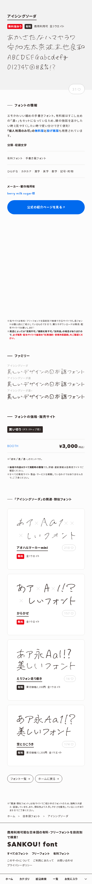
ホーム (9, 879)
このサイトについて (18, 860)
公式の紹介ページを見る (44, 207)
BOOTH (12, 446)
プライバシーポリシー (19, 865)
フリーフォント (41, 853)
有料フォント (61, 853)
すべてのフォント (17, 853)
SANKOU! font (32, 844)
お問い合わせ (65, 860)
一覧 (55, 879)
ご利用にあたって (43, 860)
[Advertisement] (46, 267)
